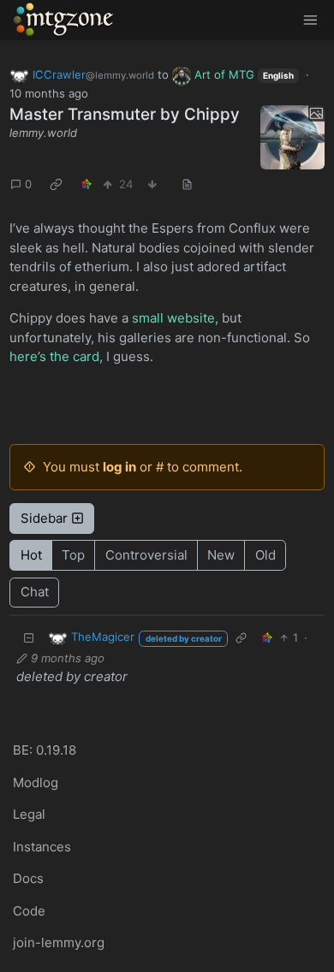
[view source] (187, 184)
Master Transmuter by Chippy (124, 114)
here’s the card (54, 356)
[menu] (310, 20)
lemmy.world (43, 132)
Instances (42, 847)
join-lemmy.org (58, 942)
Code (29, 911)
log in (119, 467)
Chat (35, 592)
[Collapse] (29, 637)
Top (73, 555)
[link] (56, 184)
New (221, 555)
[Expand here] (292, 137)
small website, (175, 318)
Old (265, 555)
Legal (29, 814)
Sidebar (44, 518)
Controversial (146, 555)
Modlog (35, 782)
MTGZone (64, 20)
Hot (31, 555)
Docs (28, 878)
